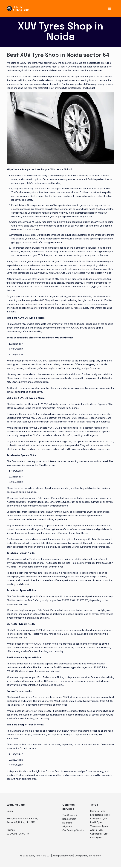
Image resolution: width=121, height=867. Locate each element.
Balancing (67, 822)
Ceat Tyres (96, 837)
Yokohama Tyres (99, 826)
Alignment (67, 826)
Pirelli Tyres (96, 822)
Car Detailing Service (73, 830)
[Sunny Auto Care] (18, 8)
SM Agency (95, 855)
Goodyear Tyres (98, 818)
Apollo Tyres (97, 830)
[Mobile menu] (109, 8)
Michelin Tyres (97, 811)
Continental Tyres (99, 833)
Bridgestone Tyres (100, 814)
